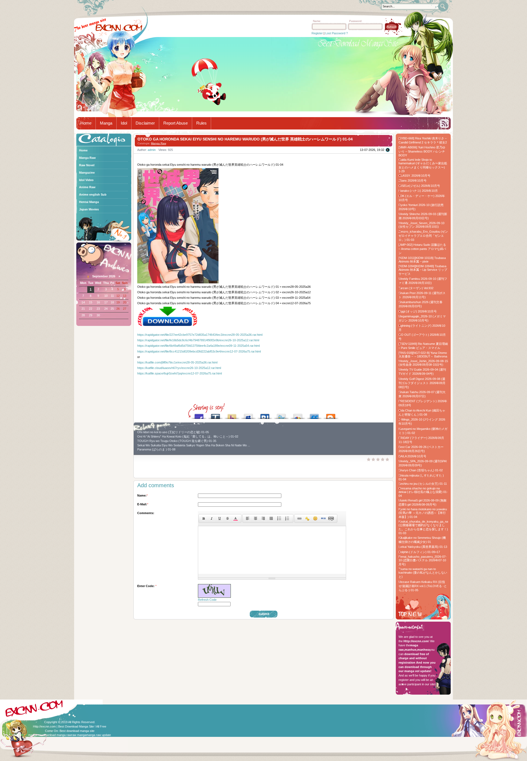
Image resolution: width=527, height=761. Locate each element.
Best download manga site (77, 730)
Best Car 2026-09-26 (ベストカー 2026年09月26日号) (421, 449)
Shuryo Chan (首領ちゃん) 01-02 (421, 470)
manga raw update (98, 735)
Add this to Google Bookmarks (298, 415)
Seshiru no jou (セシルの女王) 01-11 (423, 483)
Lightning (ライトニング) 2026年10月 (422, 327)
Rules (201, 123)
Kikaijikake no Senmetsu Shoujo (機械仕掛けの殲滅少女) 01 (422, 539)
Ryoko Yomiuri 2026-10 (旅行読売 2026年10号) (421, 207)
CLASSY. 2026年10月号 (414, 175)
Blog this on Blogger (331, 415)
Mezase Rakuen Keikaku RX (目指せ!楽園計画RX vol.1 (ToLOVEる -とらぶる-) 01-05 (423, 586)
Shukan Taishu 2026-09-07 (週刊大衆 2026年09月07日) (422, 394)
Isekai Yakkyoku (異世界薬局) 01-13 (423, 546)
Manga (106, 123)
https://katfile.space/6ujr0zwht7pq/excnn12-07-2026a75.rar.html (179, 373)
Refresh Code (207, 599)
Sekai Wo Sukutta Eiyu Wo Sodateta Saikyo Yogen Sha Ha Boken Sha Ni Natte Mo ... (193, 445)
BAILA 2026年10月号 (412, 456)
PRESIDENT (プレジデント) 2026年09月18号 (423, 403)
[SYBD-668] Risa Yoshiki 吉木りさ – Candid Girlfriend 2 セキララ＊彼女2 (423, 140)
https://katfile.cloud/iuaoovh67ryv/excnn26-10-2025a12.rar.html (179, 368)
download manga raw (57, 735)
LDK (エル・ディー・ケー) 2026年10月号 (422, 198)
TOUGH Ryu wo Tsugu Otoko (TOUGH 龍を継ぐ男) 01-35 (176, 440)
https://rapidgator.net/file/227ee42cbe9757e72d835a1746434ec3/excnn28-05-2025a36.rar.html (199, 334)
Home (85, 123)
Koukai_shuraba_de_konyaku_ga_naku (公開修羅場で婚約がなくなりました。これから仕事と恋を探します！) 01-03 (423, 527)
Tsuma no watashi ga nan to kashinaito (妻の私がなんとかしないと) (423, 572)
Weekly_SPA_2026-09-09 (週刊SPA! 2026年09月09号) (423, 463)
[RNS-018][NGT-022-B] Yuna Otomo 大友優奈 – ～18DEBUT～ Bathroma (423, 354)
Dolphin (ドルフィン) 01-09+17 (419, 552)
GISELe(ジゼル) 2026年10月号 (419, 185)
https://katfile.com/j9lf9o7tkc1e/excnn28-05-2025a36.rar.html (177, 362)
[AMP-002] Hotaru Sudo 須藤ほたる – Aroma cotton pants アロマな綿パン (422, 249)
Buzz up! (232, 415)
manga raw (35, 735)
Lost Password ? (336, 33)
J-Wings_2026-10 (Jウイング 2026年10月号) (422, 421)
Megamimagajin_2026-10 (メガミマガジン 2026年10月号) (422, 318)
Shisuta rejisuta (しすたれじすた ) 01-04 (421, 477)
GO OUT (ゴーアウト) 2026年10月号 (422, 336)
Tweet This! (281, 415)
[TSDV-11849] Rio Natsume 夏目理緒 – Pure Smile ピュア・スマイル (423, 346)
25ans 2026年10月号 (413, 180)
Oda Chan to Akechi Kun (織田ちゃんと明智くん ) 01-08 (422, 412)
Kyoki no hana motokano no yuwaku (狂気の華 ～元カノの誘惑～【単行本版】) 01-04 (423, 513)
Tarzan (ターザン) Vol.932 (416, 288)
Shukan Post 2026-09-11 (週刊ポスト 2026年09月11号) (422, 295)
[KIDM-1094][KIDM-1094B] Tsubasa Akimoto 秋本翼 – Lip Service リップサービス (423, 269)
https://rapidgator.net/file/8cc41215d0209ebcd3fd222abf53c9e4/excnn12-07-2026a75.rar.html (199, 351)
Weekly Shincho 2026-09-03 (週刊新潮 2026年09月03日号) (423, 216)
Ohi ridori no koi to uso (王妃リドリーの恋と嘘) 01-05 (173, 432)
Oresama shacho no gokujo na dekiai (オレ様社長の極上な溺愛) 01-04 (423, 492)
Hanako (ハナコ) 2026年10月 (418, 190)
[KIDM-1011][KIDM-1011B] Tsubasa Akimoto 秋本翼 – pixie (422, 259)
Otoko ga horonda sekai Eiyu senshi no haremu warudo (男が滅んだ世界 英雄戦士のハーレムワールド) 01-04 (245, 139)
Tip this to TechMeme (215, 415)
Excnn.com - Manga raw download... (119, 27)
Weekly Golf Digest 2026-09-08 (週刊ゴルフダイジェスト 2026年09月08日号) (422, 383)
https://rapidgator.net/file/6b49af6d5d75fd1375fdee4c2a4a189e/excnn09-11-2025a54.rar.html (198, 345)
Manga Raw (158, 143)
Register (317, 33)
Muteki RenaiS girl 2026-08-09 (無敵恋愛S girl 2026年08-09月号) (423, 502)
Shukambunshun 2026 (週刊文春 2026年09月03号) (420, 304)
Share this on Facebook (199, 415)
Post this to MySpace (248, 415)
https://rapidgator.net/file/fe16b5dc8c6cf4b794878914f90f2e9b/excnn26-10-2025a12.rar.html (198, 340)
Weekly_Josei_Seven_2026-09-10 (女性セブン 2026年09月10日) (421, 224)
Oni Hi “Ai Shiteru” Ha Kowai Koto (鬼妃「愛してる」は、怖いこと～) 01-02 (187, 436)
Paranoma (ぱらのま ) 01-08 (156, 449)
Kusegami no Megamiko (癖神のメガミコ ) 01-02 (423, 431)
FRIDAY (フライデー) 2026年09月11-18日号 (421, 440)
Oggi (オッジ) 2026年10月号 (418, 311)
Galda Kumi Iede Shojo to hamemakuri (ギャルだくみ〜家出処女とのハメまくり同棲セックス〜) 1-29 (423, 165)
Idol (124, 123)
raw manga (78, 735)
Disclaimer (145, 123)
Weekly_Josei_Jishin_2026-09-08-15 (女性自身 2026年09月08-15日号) (423, 362)
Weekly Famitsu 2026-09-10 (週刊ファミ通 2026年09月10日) (423, 280)
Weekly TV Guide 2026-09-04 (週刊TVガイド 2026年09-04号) (422, 371)
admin (152, 149)
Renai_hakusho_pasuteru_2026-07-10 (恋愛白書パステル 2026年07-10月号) (423, 560)
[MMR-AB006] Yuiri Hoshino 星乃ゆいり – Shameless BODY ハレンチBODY (422, 151)
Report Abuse (175, 123)
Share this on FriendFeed (314, 415)
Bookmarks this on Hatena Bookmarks (265, 415)
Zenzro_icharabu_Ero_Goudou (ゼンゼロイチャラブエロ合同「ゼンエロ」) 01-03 (423, 235)
